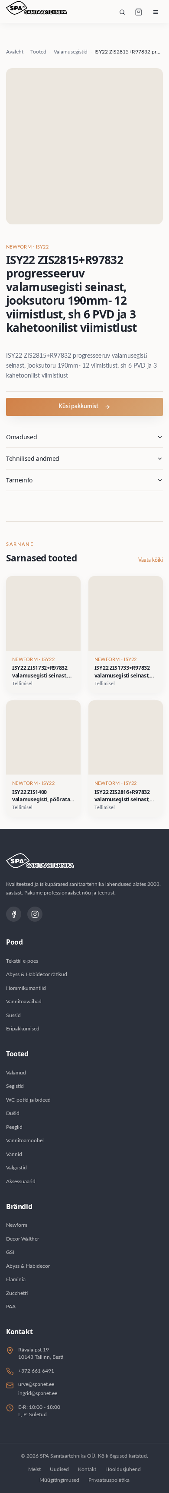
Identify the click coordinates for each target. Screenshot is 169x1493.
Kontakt (87, 1469)
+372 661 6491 (36, 1370)
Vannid (14, 1154)
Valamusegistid (71, 51)
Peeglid (14, 1127)
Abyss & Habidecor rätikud (36, 974)
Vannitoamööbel (25, 1140)
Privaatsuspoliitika (109, 1480)
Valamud (16, 1072)
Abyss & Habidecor (28, 1266)
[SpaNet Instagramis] (34, 914)
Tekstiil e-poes (22, 961)
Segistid (15, 1086)
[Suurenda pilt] (84, 146)
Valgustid (16, 1167)
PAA (11, 1306)
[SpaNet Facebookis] (13, 914)
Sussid (13, 1015)
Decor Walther (22, 1238)
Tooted (38, 51)
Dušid (13, 1113)
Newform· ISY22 (27, 247)
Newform (16, 1225)
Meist (34, 1469)
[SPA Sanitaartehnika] (36, 12)
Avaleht (14, 51)
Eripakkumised (22, 1028)
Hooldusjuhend (123, 1469)
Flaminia (16, 1279)
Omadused (21, 437)
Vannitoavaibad (24, 1001)
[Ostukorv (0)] (138, 12)
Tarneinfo (19, 480)
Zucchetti (17, 1293)
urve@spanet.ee (36, 1384)
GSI (10, 1252)
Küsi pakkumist (78, 406)
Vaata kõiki (150, 560)
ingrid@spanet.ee (37, 1393)
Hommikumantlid (26, 988)
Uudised (59, 1469)
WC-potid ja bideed (28, 1099)
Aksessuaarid (21, 1181)
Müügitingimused (59, 1480)
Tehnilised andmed (32, 458)
